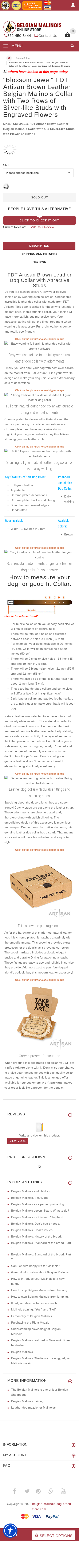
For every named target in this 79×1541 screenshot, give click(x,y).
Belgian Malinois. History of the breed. (36, 1236)
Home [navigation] (9, 58)
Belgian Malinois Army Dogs (29, 1197)
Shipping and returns (39, 253)
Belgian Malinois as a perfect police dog (37, 1204)
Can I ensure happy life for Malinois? (35, 1265)
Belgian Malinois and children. (31, 1191)
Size (6, 165)
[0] (67, 36)
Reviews (39, 261)
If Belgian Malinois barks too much (34, 1303)
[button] (71, 46)
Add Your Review (42, 227)
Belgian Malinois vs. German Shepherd (37, 1217)
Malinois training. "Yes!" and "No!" (33, 1309)
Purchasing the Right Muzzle (30, 1322)
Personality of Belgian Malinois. (32, 1316)
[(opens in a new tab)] (39, 346)
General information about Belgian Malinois (40, 1272)
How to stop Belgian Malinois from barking (39, 1290)
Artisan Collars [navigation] (23, 58)
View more (17, 1140)
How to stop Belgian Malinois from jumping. (40, 1296)
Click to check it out (39, 220)
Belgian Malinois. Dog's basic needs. (35, 1223)
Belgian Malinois (22, 1352)
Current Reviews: (14, 227)
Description (39, 245)
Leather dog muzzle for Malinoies (33, 1407)
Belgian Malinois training (27, 1401)
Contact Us (47, 36)
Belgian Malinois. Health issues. (32, 1230)
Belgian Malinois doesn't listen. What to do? (40, 1210)
